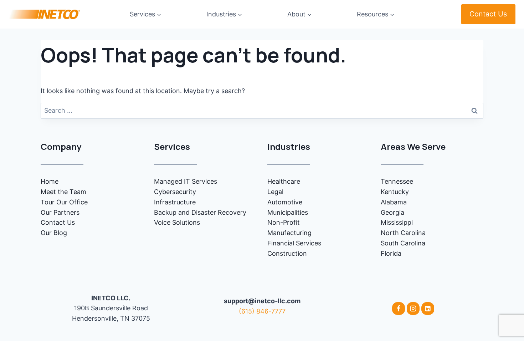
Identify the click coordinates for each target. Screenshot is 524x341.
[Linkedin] (427, 308)
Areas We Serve (413, 146)
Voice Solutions (177, 222)
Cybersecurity (175, 191)
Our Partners (60, 212)
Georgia (392, 212)
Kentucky (395, 191)
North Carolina (403, 232)
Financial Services (294, 243)
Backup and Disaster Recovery (200, 212)
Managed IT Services (185, 181)
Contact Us (488, 14)
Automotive (284, 202)
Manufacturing (289, 232)
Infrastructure (175, 202)
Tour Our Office (64, 202)
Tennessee (397, 181)
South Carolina (403, 243)
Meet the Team (63, 191)
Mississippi (397, 222)
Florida (391, 253)
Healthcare (283, 181)
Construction (287, 253)
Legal (275, 191)
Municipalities (287, 212)
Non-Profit (283, 222)
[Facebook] (398, 308)
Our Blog (54, 232)
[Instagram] (413, 308)
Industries (288, 146)
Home (49, 181)
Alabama (394, 202)
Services (172, 146)
